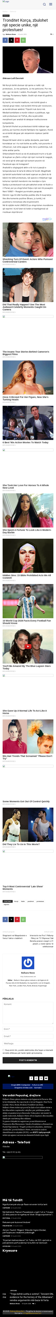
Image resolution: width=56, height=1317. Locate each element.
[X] (11, 40)
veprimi (6, 904)
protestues (40, 901)
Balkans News (11, 34)
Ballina (5, 11)
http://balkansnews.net (28, 976)
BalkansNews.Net (17, 1311)
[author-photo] (28, 969)
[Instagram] (36, 1078)
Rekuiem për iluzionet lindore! (16, 1222)
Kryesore (6, 1246)
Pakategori (7, 1226)
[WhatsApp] (23, 40)
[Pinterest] (17, 40)
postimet (31, 901)
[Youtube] (46, 1078)
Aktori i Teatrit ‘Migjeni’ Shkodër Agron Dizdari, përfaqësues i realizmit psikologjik (24, 1231)
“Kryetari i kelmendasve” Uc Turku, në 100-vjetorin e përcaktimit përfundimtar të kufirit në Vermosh (27, 1241)
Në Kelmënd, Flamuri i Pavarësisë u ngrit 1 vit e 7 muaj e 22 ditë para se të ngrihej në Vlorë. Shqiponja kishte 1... (28, 1213)
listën (23, 901)
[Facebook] (5, 40)
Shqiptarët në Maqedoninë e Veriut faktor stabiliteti (15, 936)
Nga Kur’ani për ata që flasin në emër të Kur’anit (25, 1204)
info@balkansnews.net (32, 1313)
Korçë (16, 901)
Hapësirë (6, 1208)
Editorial (13, 11)
